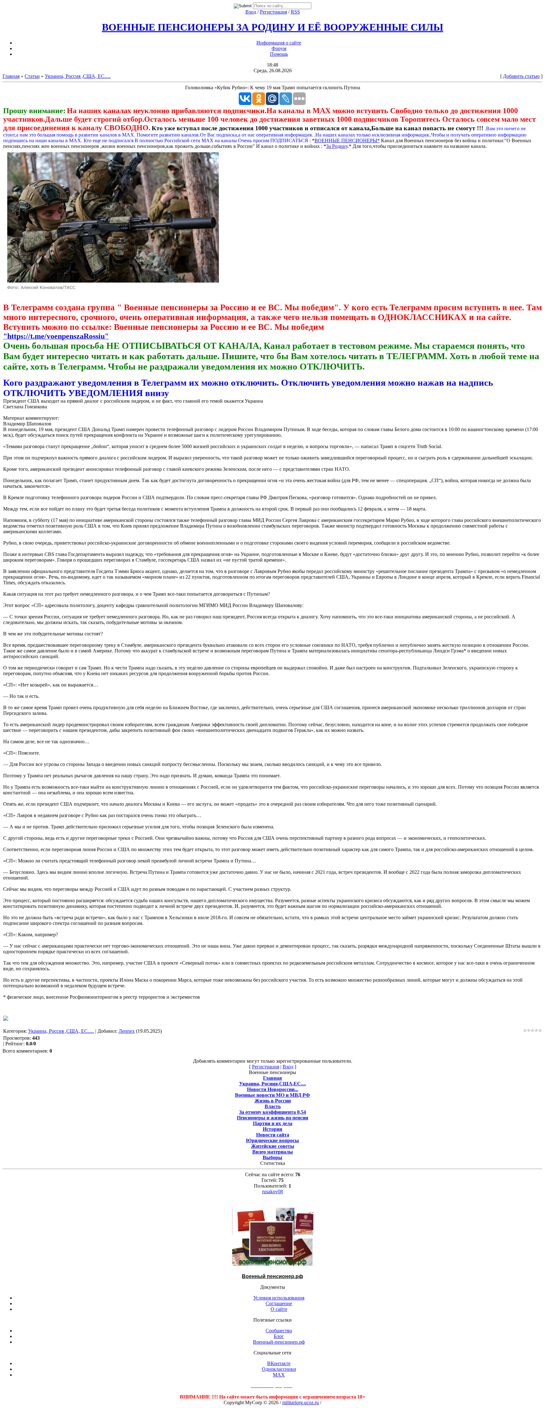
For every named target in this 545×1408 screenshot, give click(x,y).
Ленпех (127, 1031)
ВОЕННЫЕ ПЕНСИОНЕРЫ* (347, 140)
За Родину (337, 146)
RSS (295, 12)
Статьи (32, 76)
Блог (279, 1336)
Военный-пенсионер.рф (279, 1342)
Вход (250, 12)
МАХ (279, 1374)
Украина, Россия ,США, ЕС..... (78, 76)
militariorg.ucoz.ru (300, 1402)
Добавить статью (521, 76)
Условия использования (278, 1297)
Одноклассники (279, 1369)
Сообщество (279, 1330)
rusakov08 (272, 1191)
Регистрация (273, 12)
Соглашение (279, 1303)
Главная (11, 76)
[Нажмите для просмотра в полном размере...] (113, 290)
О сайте (279, 1309)
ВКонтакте (278, 1363)
